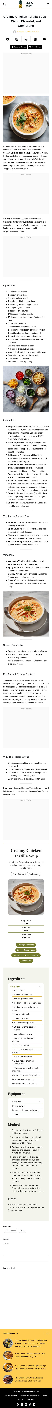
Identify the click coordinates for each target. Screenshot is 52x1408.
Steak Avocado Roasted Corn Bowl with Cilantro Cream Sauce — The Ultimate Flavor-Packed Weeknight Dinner (31, 1343)
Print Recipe (36, 47)
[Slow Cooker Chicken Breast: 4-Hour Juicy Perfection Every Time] (8, 1355)
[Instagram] (26, 1404)
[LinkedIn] (35, 39)
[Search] (4, 4)
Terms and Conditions (30, 1396)
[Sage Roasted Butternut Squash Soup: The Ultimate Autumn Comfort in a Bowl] (8, 1367)
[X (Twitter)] (16, 39)
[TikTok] (30, 1404)
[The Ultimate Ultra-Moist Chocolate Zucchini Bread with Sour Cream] (8, 1379)
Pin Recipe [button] (33, 874)
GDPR (45, 1396)
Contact (30, 1400)
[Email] (44, 39)
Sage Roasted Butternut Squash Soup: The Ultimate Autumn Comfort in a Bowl (30, 1367)
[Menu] (48, 4)
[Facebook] (7, 39)
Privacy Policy (11, 1396)
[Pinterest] (26, 39)
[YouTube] (34, 1404)
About (20, 1400)
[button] (40, 987)
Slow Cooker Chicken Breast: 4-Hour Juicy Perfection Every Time (30, 1355)
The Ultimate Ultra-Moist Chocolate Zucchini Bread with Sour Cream (29, 1379)
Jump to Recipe (19, 47)
